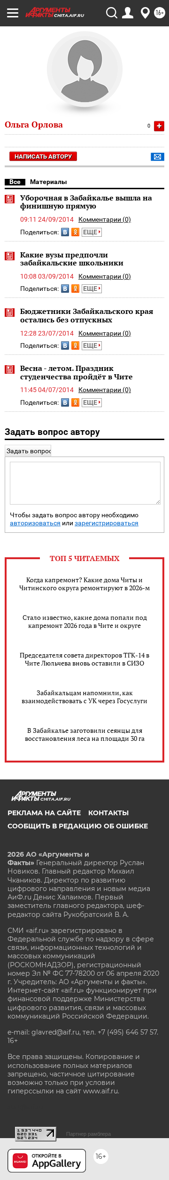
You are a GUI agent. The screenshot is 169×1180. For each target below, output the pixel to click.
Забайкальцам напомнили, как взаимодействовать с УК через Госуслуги (84, 697)
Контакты (108, 813)
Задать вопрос (29, 451)
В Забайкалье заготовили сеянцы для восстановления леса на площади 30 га (85, 734)
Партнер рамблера (88, 1134)
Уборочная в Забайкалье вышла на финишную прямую (86, 202)
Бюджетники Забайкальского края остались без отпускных (86, 315)
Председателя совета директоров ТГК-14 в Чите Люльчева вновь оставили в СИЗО (84, 659)
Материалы (48, 181)
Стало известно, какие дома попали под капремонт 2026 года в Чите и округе (85, 621)
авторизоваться (35, 523)
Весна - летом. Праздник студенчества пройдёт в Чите (76, 372)
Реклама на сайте (44, 813)
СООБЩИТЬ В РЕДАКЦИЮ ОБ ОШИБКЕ (78, 826)
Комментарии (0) (104, 219)
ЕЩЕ (91, 232)
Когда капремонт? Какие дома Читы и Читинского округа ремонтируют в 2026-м (84, 584)
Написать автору (43, 156)
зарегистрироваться (106, 523)
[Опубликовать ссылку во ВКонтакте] (65, 232)
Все (15, 181)
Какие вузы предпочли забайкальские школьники (71, 258)
